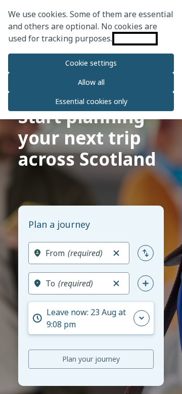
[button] (116, 253)
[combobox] (75, 253)
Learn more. (135, 38)
